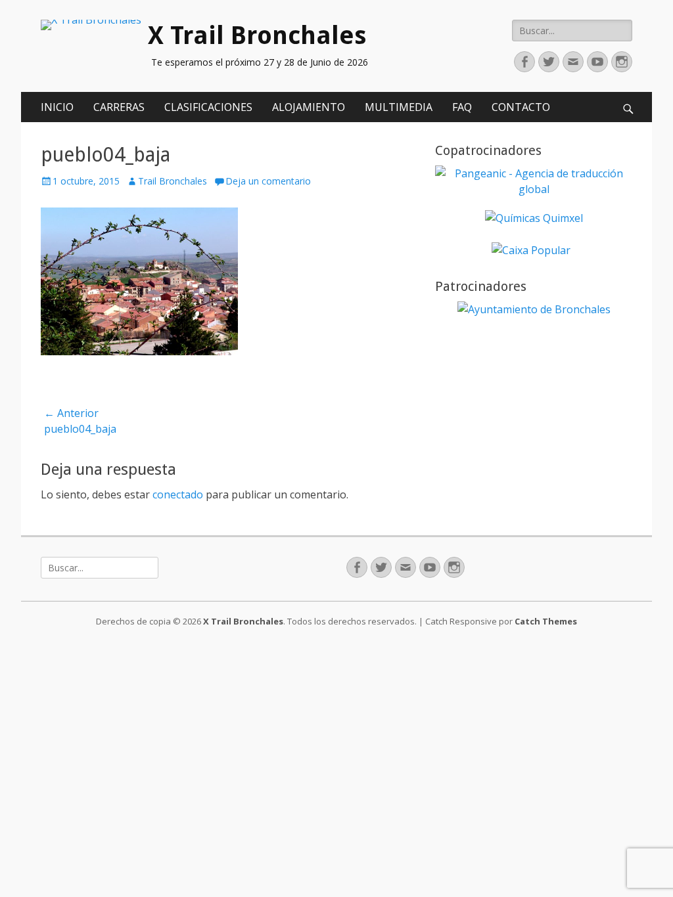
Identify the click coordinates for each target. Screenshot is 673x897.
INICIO (57, 107)
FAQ (462, 107)
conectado (177, 494)
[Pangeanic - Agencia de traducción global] (533, 189)
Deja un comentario (268, 181)
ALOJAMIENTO (308, 107)
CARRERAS (119, 107)
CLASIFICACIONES (208, 107)
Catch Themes (546, 621)
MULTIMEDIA (398, 107)
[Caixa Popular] (531, 250)
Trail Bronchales (172, 181)
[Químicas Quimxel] (534, 218)
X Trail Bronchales (257, 35)
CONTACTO (521, 107)
